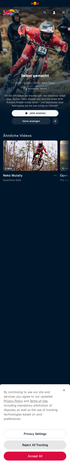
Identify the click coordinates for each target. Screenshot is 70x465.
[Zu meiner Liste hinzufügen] (55, 121)
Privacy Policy (13, 401)
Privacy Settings (35, 433)
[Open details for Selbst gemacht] (35, 69)
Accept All (35, 456)
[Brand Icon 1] (35, 3)
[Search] (44, 12)
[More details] (55, 175)
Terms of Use (38, 401)
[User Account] (54, 12)
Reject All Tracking (35, 445)
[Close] (64, 390)
